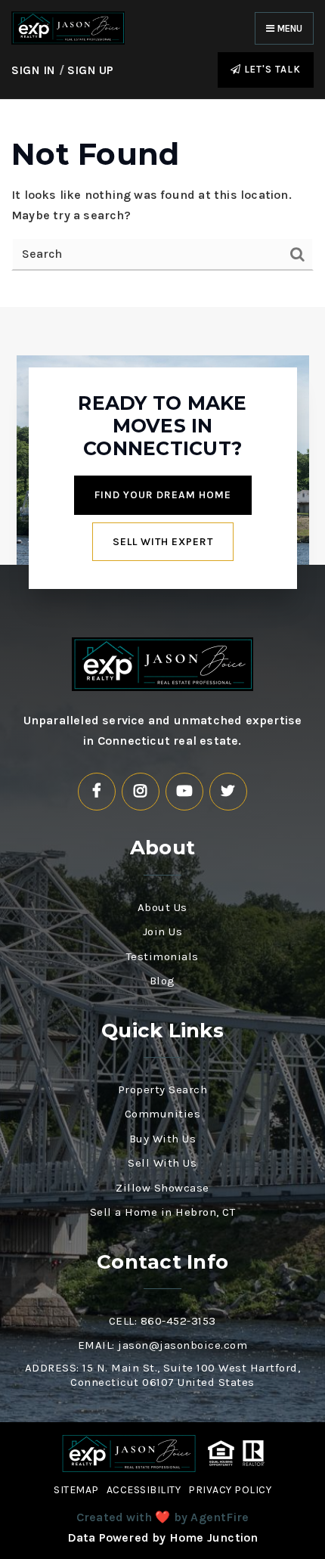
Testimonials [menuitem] (162, 956)
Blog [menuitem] (162, 980)
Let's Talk (271, 69)
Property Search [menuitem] (163, 1089)
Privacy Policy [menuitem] (229, 1489)
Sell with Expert (163, 541)
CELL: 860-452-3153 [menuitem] (162, 1321)
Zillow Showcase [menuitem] (162, 1188)
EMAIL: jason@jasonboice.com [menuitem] (163, 1345)
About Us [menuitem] (162, 907)
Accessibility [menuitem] (144, 1489)
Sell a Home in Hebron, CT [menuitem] (163, 1212)
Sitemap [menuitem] (76, 1489)
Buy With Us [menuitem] (163, 1138)
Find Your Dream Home (162, 494)
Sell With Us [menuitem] (162, 1163)
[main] (162, 203)
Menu (288, 28)
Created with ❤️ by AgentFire (162, 1517)
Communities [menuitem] (163, 1113)
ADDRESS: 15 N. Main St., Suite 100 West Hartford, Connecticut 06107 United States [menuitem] (163, 1375)
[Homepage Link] (68, 27)
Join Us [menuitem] (163, 931)
